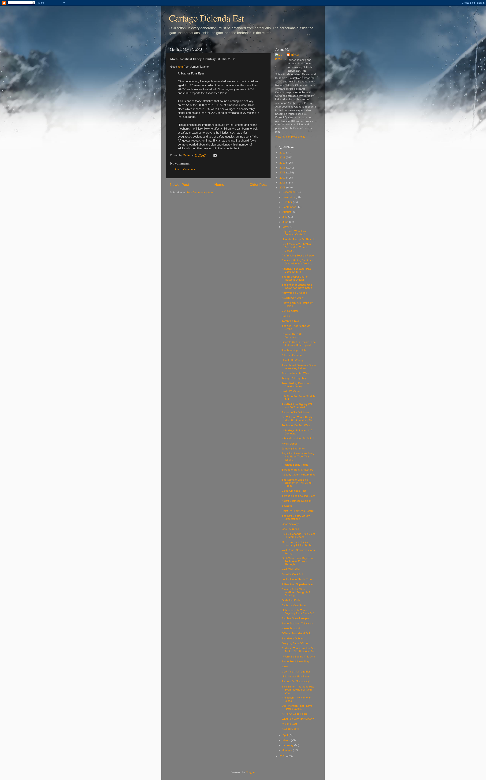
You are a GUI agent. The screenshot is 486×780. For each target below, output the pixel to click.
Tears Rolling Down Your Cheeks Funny (296, 385)
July (285, 217)
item (180, 66)
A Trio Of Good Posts (294, 713)
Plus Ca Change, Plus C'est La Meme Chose (298, 535)
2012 (282, 152)
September (289, 207)
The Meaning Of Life (294, 350)
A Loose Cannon (292, 355)
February (288, 745)
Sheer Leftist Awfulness (296, 412)
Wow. (285, 666)
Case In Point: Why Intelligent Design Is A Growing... (296, 592)
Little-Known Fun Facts (295, 676)
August (287, 211)
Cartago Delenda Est (206, 18)
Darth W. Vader (291, 391)
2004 (282, 756)
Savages (287, 505)
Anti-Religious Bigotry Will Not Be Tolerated (297, 406)
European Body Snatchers (297, 469)
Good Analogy (290, 524)
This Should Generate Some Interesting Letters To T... (299, 367)
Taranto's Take (291, 321)
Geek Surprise (290, 529)
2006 (282, 182)
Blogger (250, 772)
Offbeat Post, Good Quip (296, 633)
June (285, 222)
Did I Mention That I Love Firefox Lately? (297, 707)
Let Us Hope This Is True (297, 579)
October (287, 202)
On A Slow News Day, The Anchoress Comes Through (297, 561)
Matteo (295, 55)
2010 (282, 162)
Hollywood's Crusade (294, 292)
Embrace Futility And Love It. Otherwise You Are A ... (299, 262)
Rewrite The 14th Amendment (292, 336)
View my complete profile (290, 136)
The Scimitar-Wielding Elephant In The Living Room (297, 482)
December (289, 192)
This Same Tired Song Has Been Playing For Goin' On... (298, 689)
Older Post (258, 185)
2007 (282, 177)
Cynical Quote (290, 310)
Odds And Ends (291, 600)
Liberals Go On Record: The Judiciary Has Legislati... (299, 343)
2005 (282, 187)
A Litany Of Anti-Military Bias (298, 474)
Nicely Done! (289, 443)
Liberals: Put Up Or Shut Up (298, 239)
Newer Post (179, 185)
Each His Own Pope (294, 605)
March (286, 740)
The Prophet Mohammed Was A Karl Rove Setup (297, 286)
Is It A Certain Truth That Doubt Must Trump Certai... (296, 247)
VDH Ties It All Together (296, 671)
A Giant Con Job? (292, 297)
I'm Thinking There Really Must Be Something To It (298, 419)
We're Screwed (291, 628)
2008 (282, 172)
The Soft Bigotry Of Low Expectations (296, 517)
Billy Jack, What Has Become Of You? (294, 233)
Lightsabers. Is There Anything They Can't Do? (298, 612)
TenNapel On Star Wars (296, 425)
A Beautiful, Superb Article (297, 584)
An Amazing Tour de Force (298, 255)
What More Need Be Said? (298, 438)
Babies (286, 316)
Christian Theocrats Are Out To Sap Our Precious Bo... (299, 650)
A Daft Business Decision (297, 500)
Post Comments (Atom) (200, 192)
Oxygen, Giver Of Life (295, 643)
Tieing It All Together (294, 378)
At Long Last (289, 723)
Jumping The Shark (293, 448)
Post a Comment (185, 169)
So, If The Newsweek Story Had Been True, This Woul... (298, 456)
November (289, 197)
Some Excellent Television (297, 623)
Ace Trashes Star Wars (295, 373)
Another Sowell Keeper (295, 618)
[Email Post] (215, 155)
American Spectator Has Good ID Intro (296, 270)
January (287, 750)
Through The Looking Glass (298, 495)
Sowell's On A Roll (292, 574)
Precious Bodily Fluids (295, 464)
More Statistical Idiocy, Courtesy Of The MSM (297, 544)
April (285, 735)
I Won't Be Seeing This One (298, 656)
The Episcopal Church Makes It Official (295, 278)
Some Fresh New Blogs (296, 661)
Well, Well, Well (291, 569)
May (285, 226)
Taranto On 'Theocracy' (296, 681)
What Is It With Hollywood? (298, 719)
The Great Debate (293, 638)
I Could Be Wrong (292, 360)
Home (219, 185)
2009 (282, 167)
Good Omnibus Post (294, 490)
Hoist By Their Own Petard (298, 510)
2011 (282, 157)
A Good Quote (290, 728)
